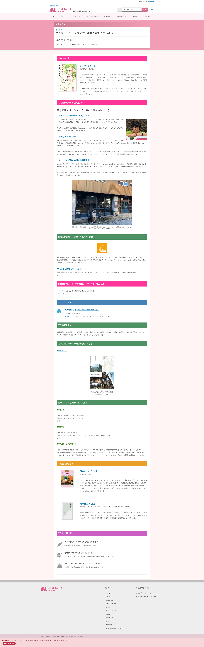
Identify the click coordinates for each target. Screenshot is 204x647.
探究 (107, 621)
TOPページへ (10, 643)
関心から (64, 16)
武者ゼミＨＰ (62, 351)
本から (135, 16)
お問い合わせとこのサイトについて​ (118, 628)
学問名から (76, 16)
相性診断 (109, 625)
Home (108, 593)
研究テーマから (121, 16)
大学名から (147, 16)
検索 (144, 9)
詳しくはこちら (63, 293)
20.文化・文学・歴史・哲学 (73, 316)
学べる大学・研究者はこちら (88, 310)
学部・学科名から (92, 16)
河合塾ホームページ (144, 593)
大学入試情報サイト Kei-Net (147, 597)
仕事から (107, 16)
